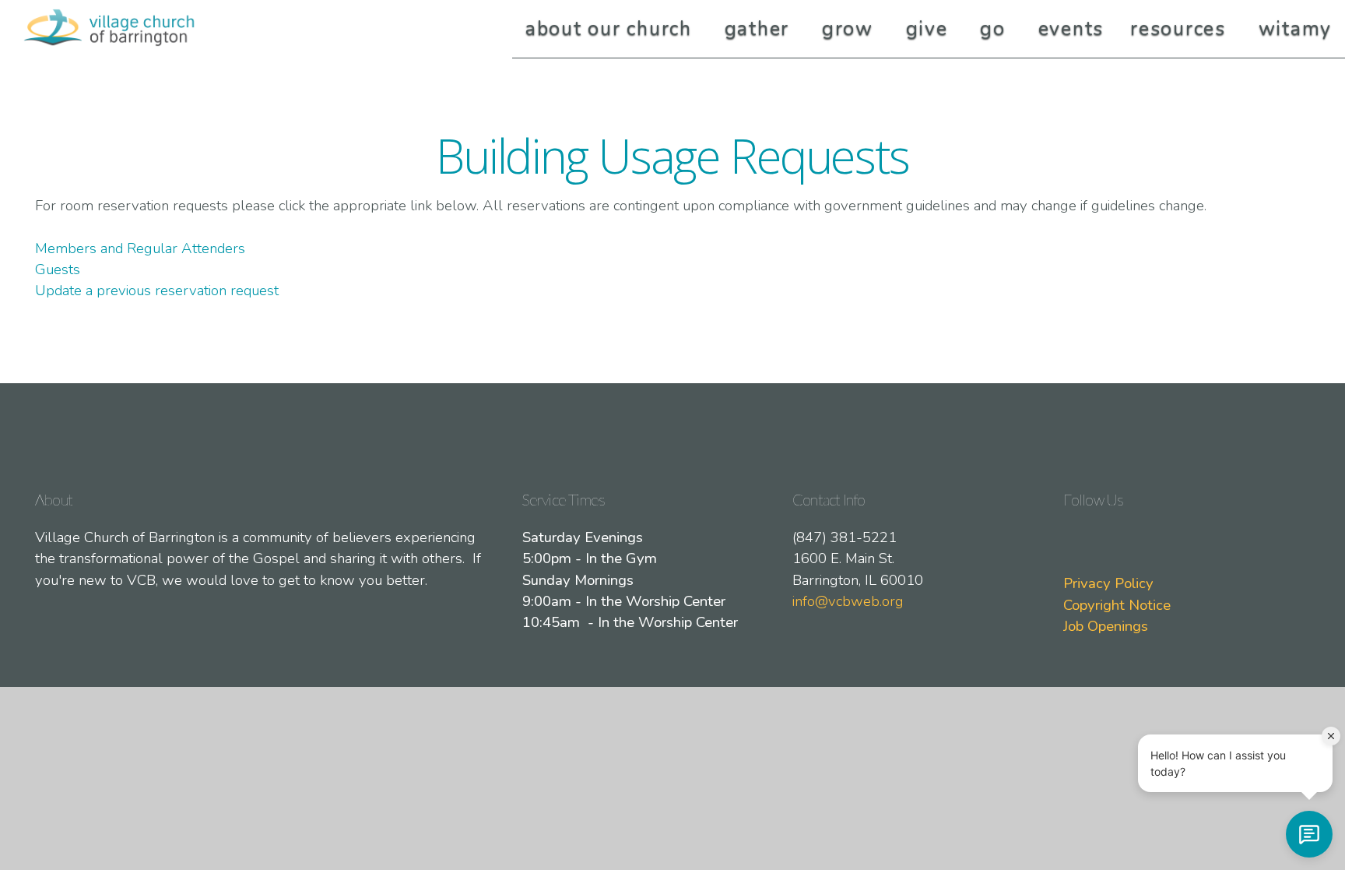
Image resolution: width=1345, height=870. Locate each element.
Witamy (1296, 29)
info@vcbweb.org (848, 601)
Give (930, 29)
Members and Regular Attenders (142, 248)
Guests (57, 269)
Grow (851, 29)
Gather (760, 29)
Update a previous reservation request (157, 290)
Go (995, 29)
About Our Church (611, 29)
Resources (1181, 29)
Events (1071, 29)
